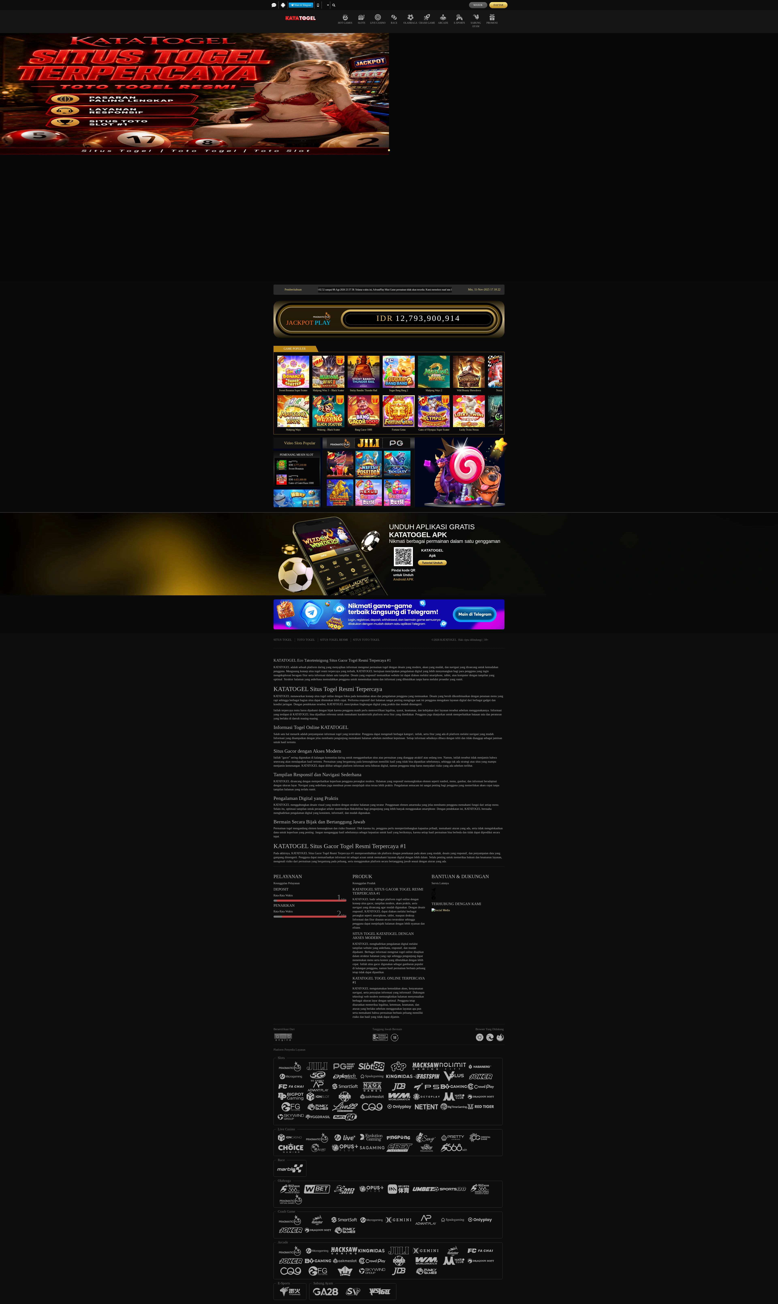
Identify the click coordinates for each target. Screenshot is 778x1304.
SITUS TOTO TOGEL (366, 639)
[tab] (340, 443)
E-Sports (459, 22)
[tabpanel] (389, 94)
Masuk (478, 5)
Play (323, 323)
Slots (361, 22)
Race (394, 22)
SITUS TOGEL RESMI (334, 639)
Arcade (443, 22)
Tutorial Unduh (432, 562)
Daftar (498, 5)
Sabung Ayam (476, 24)
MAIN (296, 371)
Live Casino (378, 22)
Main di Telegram (302, 5)
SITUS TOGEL (283, 639)
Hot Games (345, 22)
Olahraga (410, 22)
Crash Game (427, 22)
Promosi (492, 22)
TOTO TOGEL (306, 639)
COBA (342, 460)
